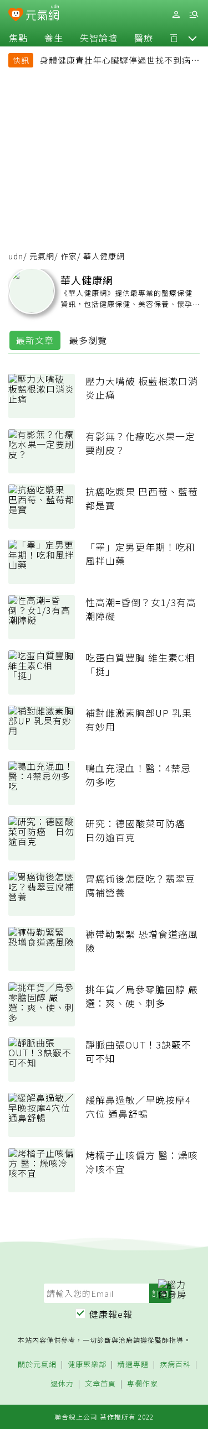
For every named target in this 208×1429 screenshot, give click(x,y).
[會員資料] (175, 14)
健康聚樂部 (87, 1364)
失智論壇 (99, 37)
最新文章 (35, 340)
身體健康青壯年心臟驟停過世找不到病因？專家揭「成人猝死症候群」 (115, 61)
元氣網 (41, 256)
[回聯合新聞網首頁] (15, 15)
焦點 (18, 37)
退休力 (62, 1384)
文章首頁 (100, 1384)
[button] (192, 38)
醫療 (143, 37)
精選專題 (133, 1364)
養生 (53, 37)
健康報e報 (111, 1314)
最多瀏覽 (88, 340)
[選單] (193, 14)
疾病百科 (175, 1364)
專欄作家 (142, 1384)
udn (15, 256)
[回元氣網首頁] (42, 14)
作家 (68, 256)
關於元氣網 (37, 1364)
